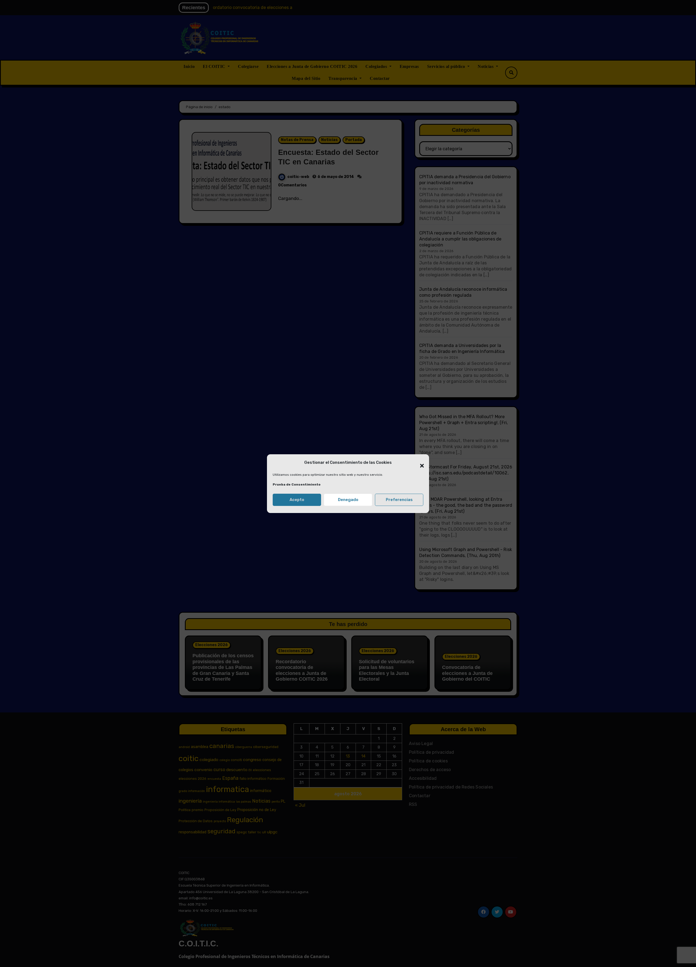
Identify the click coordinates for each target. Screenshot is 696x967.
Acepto (297, 499)
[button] (419, 463)
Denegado (348, 499)
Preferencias (399, 499)
